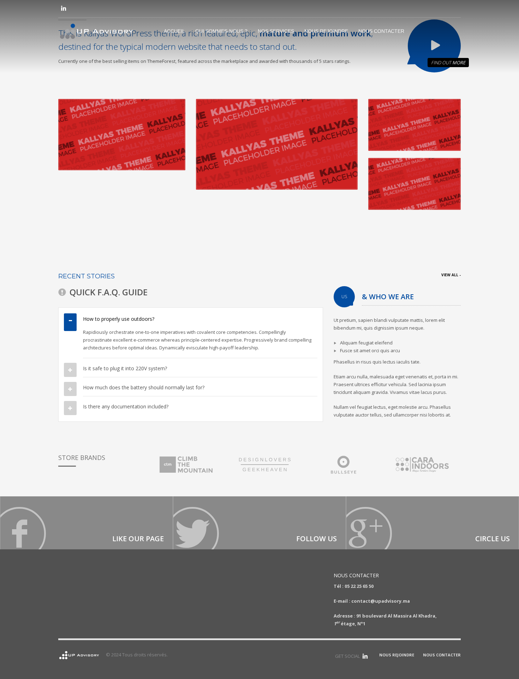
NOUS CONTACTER (442, 654)
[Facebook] (86, 522)
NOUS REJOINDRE (396, 654)
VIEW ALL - (451, 274)
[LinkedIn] (63, 8)
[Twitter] (259, 522)
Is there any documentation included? (125, 406)
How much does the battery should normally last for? (143, 387)
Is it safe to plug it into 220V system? (125, 368)
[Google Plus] (432, 522)
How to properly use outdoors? (118, 318)
